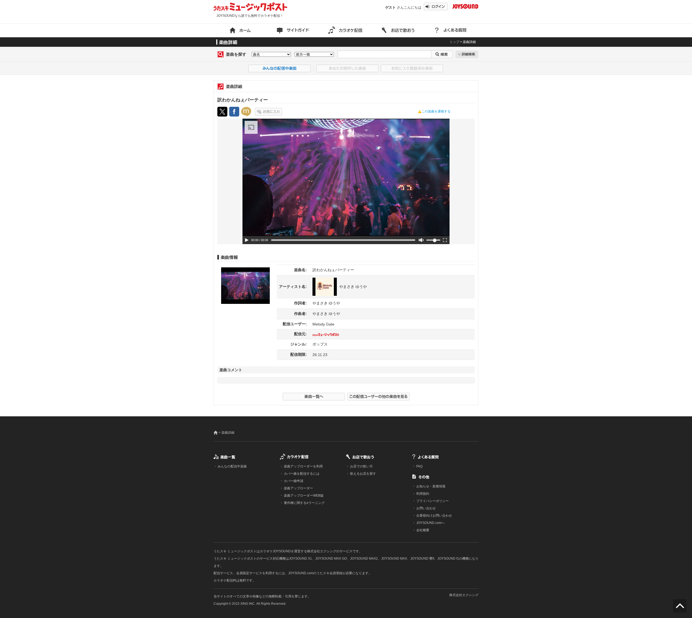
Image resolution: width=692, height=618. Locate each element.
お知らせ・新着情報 (430, 486)
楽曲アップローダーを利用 (303, 466)
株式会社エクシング (463, 595)
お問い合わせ (425, 508)
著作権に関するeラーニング (304, 503)
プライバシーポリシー (432, 501)
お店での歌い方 (361, 466)
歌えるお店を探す (362, 474)
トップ (454, 42)
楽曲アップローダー (298, 488)
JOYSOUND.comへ (430, 523)
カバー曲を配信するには (301, 474)
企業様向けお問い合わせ (433, 515)
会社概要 (422, 530)
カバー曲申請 (293, 481)
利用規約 (422, 494)
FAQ (418, 466)
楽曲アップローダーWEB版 (303, 495)
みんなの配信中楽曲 (232, 466)
